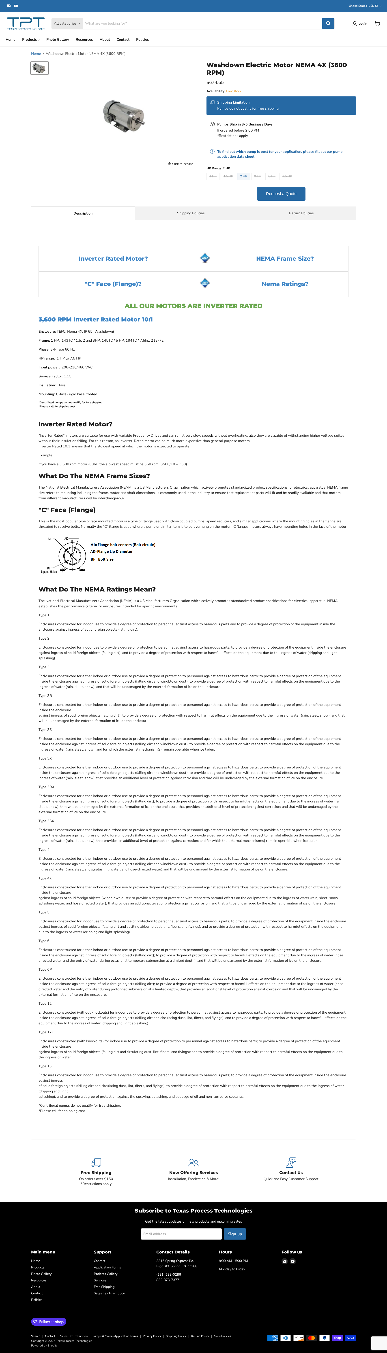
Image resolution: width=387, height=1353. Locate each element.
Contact (123, 39)
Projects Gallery (106, 1274)
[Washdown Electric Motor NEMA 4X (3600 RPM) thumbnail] (39, 68)
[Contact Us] (291, 1172)
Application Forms (107, 1267)
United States (363, 6)
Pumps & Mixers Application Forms (115, 1336)
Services (100, 1280)
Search (35, 1336)
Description (82, 213)
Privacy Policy (152, 1336)
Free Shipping (104, 1287)
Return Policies (301, 213)
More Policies (222, 1336)
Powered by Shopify (44, 1346)
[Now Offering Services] (193, 1172)
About (105, 39)
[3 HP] (258, 181)
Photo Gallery (57, 39)
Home (10, 39)
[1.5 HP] (229, 181)
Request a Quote (281, 193)
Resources (84, 39)
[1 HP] (213, 181)
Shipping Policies (191, 213)
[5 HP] (272, 181)
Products (30, 39)
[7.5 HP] (288, 181)
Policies (142, 39)
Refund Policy (200, 1336)
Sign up (235, 1234)
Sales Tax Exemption (109, 1293)
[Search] (328, 23)
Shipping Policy (176, 1336)
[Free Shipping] (96, 1172)
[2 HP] (244, 181)
